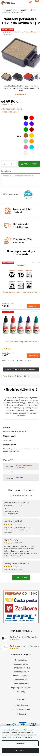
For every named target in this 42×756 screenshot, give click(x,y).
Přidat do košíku (30, 164)
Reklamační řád (21, 679)
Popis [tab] (5, 376)
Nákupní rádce (21, 660)
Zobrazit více (21, 577)
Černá (4, 361)
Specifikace (33, 306)
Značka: (7, 34)
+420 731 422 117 (22, 709)
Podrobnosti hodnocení (32, 32)
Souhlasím (20, 750)
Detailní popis (19, 95)
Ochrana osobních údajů (21, 675)
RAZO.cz (22, 714)
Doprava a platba (21, 664)
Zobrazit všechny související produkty (21, 369)
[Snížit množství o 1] (9, 164)
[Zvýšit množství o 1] (14, 164)
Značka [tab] (26, 376)
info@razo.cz (22, 705)
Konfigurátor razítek (21, 667)
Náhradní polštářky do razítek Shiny (24, 466)
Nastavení (20, 743)
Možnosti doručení (11, 111)
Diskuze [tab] (19, 376)
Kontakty (21, 691)
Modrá (21, 361)
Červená (12, 361)
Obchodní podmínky (21, 671)
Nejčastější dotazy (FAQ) (21, 687)
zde (30, 737)
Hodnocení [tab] (12, 376)
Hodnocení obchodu (21, 490)
